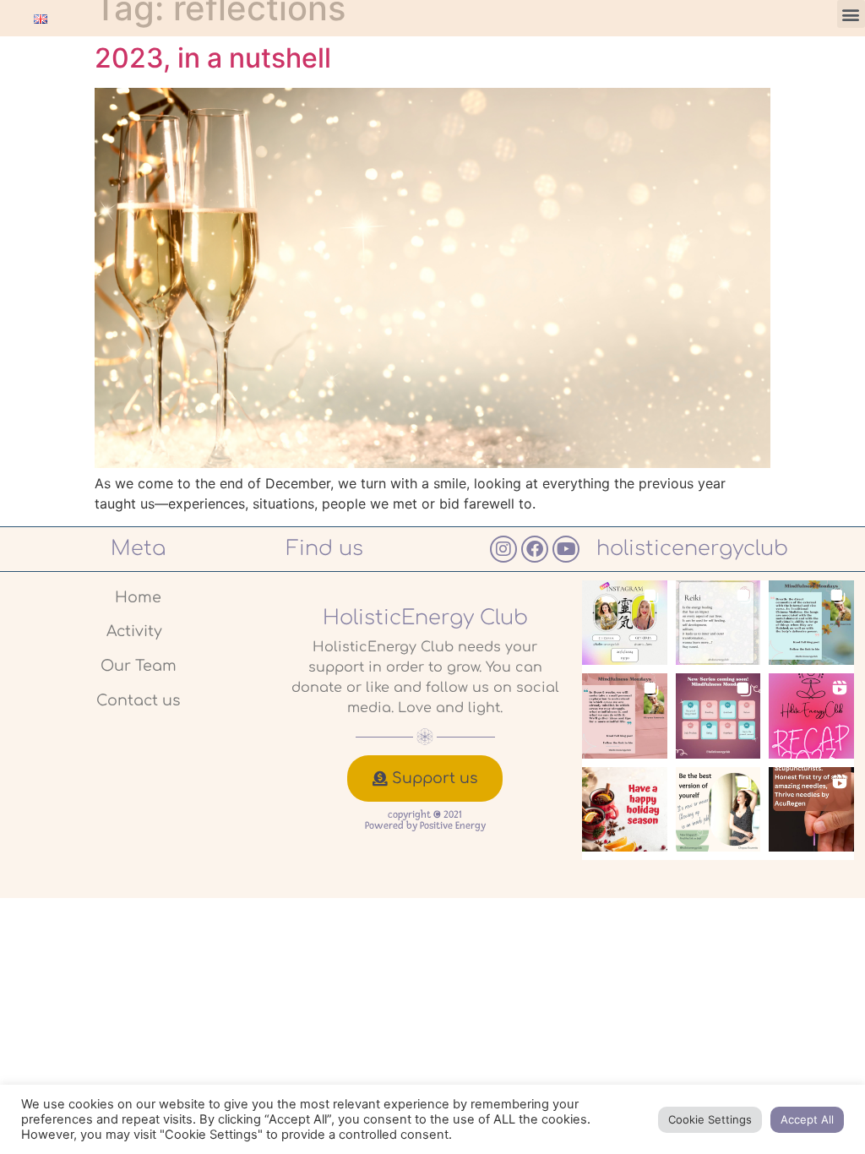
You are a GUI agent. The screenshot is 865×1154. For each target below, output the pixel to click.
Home (138, 597)
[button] (851, 14)
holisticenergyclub (692, 548)
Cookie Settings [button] (710, 1119)
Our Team (139, 665)
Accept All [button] (807, 1119)
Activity (134, 631)
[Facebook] (534, 549)
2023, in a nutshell (213, 57)
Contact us (138, 700)
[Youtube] (565, 549)
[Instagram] (503, 549)
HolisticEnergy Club (425, 618)
